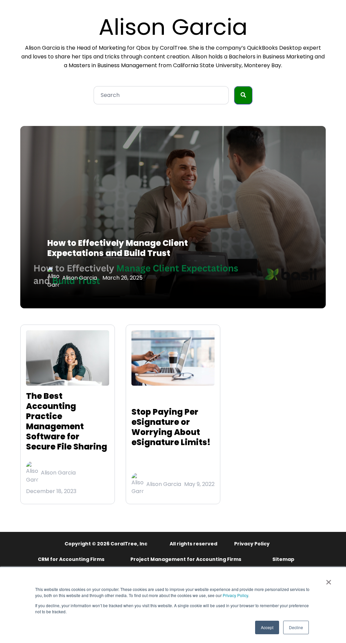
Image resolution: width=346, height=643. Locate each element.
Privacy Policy (235, 595)
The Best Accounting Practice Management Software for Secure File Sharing (66, 421)
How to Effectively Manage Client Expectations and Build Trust (117, 248)
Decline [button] (296, 627)
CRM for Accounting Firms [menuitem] (71, 559)
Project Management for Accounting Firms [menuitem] (185, 559)
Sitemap (283, 559)
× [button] (328, 580)
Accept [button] (267, 627)
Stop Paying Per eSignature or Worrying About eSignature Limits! (171, 427)
